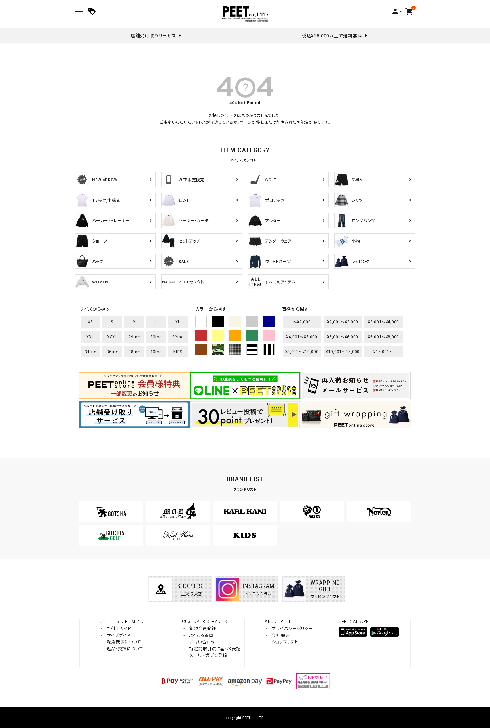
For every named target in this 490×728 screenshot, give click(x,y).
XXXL (112, 337)
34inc (90, 351)
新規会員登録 (202, 628)
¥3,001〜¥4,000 (383, 322)
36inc (112, 351)
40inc (156, 351)
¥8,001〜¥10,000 (302, 351)
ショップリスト (285, 641)
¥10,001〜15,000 (343, 351)
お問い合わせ (202, 641)
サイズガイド (118, 635)
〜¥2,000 (302, 322)
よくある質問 (201, 635)
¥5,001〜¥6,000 (342, 337)
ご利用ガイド (119, 628)
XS (90, 322)
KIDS (178, 351)
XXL (90, 337)
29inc (134, 337)
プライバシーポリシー (292, 628)
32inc (177, 337)
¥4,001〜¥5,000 (301, 337)
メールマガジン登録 (208, 655)
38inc (134, 351)
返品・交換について (125, 648)
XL (177, 322)
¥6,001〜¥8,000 (383, 337)
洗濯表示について (124, 641)
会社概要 (281, 635)
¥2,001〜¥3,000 (342, 322)
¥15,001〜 (383, 351)
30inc (156, 337)
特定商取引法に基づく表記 (214, 648)
